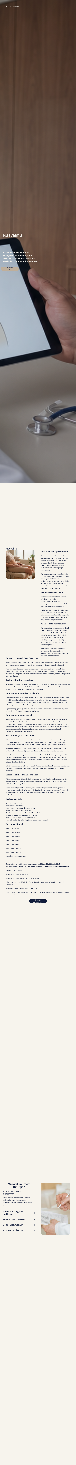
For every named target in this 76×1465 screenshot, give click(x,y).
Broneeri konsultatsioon (9, 269)
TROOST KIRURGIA (12, 6)
